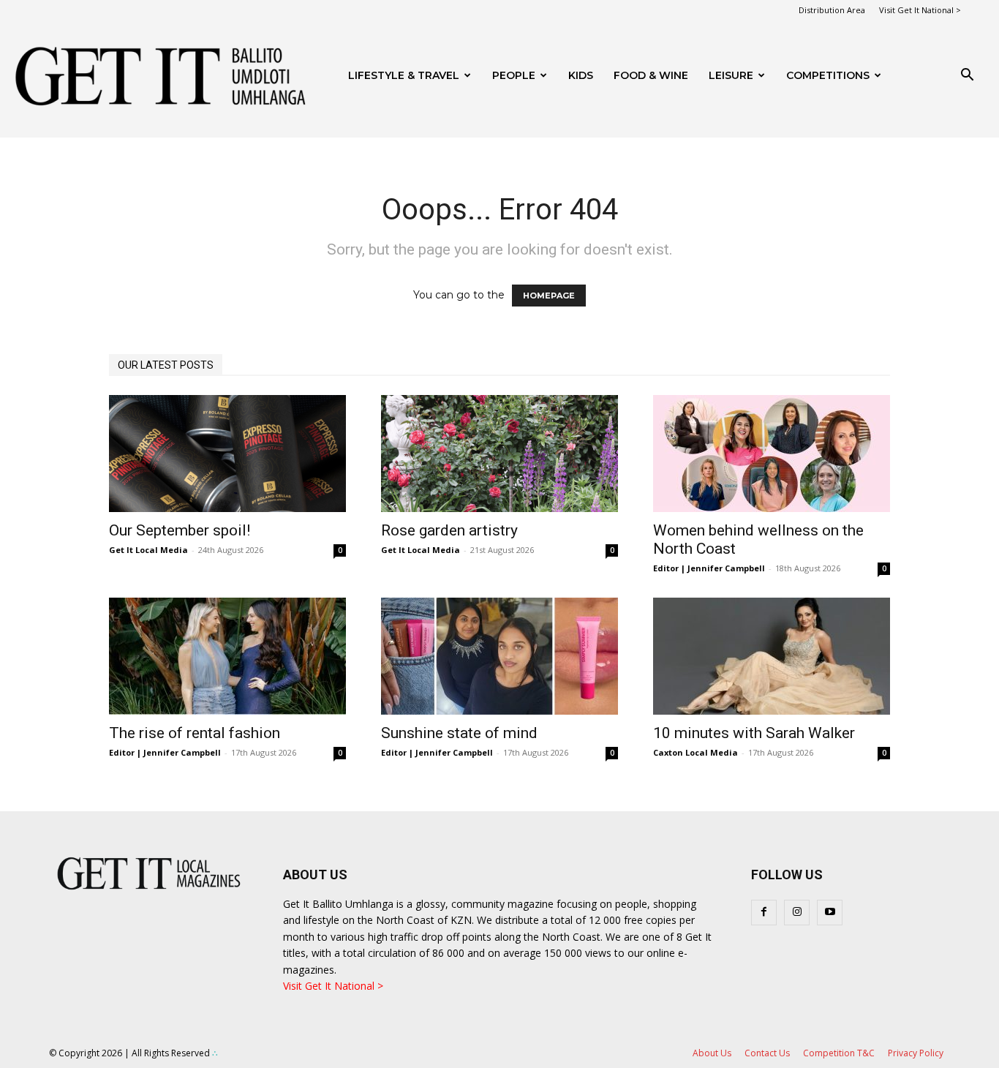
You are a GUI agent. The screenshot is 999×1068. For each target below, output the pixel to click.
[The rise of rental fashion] (227, 656)
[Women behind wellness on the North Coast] (771, 453)
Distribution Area (832, 9)
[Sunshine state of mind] (499, 656)
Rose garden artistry (449, 530)
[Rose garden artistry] (499, 453)
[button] (966, 76)
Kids (580, 75)
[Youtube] (829, 912)
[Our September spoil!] (227, 453)
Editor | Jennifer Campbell (709, 568)
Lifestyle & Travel (403, 75)
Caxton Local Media (695, 752)
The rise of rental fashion (194, 733)
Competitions (828, 75)
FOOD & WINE (651, 75)
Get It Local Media (148, 549)
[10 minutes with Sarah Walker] (771, 656)
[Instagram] (797, 912)
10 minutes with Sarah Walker (754, 733)
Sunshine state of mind (459, 733)
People (513, 75)
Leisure (731, 75)
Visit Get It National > (920, 9)
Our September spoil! (179, 530)
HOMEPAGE (549, 295)
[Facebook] (764, 912)
